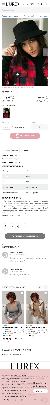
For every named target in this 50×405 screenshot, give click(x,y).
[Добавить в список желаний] (22, 293)
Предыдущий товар (10, 16)
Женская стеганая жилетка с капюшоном (37, 327)
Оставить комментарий (25, 236)
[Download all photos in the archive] (7, 82)
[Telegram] (18, 226)
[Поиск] (25, 4)
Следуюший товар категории (36, 16)
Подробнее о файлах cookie (40, 384)
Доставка (24, 150)
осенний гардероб (21, 213)
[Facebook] (5, 226)
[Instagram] (11, 226)
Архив (12, 10)
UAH (32, 4)
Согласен (40, 391)
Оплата (15, 150)
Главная (5, 10)
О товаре (6, 150)
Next (45, 52)
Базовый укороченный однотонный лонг (13, 327)
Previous (4, 52)
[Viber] (25, 226)
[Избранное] (28, 4)
